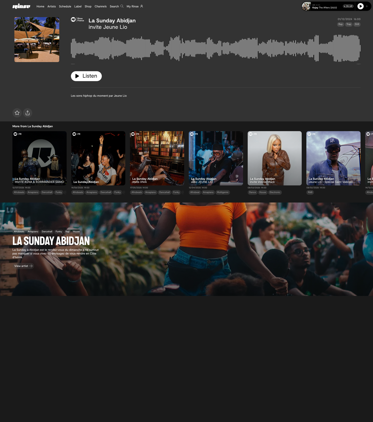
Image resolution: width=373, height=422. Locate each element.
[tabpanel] (216, 49)
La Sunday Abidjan (112, 20)
